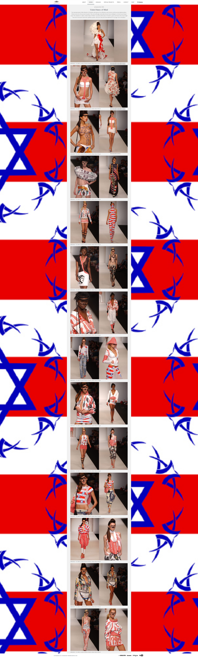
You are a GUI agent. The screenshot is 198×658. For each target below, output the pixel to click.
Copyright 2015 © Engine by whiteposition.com (65, 655)
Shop (132, 2)
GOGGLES (98, 2)
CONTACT (126, 2)
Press (119, 2)
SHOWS (91, 2)
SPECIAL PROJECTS (109, 2)
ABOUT (84, 2)
